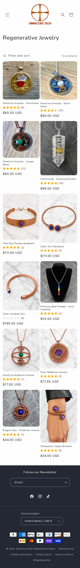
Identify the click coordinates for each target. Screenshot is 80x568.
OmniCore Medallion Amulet (18, 375)
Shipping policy (42, 560)
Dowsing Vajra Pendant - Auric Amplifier (57, 308)
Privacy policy (44, 554)
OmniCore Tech (24, 548)
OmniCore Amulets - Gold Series (21, 103)
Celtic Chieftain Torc (14, 314)
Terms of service (64, 554)
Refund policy (66, 548)
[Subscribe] (65, 482)
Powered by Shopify (44, 548)
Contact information (21, 554)
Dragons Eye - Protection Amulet (21, 430)
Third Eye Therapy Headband (18, 243)
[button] (7, 15)
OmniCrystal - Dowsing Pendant (58, 179)
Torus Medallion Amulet (53, 372)
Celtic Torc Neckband (52, 246)
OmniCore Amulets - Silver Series (55, 105)
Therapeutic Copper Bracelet (56, 446)
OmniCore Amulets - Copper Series (18, 163)
